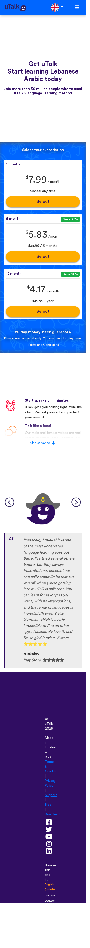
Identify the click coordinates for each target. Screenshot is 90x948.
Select (42, 201)
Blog (48, 804)
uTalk (49, 724)
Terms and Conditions (43, 345)
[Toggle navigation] (77, 7)
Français (50, 895)
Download (52, 814)
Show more (40, 443)
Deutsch (50, 901)
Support (51, 795)
